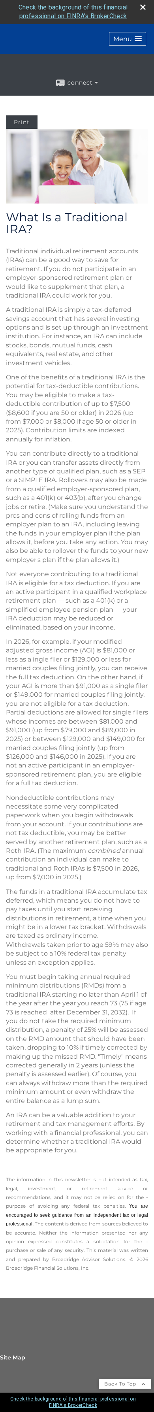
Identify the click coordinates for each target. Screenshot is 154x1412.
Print (22, 122)
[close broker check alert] (143, 7)
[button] (127, 39)
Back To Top (121, 1384)
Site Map (12, 1357)
